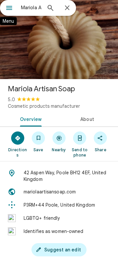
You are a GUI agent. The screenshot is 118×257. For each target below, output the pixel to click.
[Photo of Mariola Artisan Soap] (59, 39)
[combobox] (31, 8)
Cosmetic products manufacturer (44, 106)
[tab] (29, 119)
